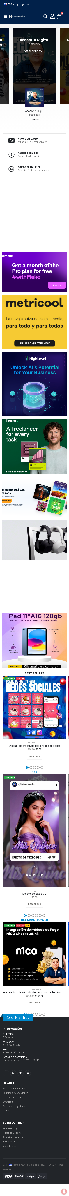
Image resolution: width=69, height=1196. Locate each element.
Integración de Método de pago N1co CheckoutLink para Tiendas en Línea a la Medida (34, 992)
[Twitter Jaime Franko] (20, 1073)
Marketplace (9, 1145)
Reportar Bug (10, 1128)
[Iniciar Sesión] (52, 16)
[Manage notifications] (64, 1192)
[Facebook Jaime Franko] (6, 1073)
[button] (45, 17)
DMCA (6, 1110)
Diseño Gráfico (34, 743)
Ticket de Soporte (12, 1132)
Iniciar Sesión (10, 1141)
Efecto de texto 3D (34, 894)
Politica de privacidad (14, 1088)
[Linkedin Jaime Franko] (28, 1073)
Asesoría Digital (34, 111)
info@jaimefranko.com (15, 1052)
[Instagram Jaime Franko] (13, 1073)
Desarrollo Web (34, 920)
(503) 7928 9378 (11, 1044)
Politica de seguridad (14, 1106)
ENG (10, 4)
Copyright (8, 1101)
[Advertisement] (34, 213)
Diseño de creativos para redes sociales (34, 746)
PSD (35, 772)
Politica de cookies (13, 1097)
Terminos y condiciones (15, 1092)
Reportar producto (13, 1137)
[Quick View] (38, 756)
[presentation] (3, 59)
